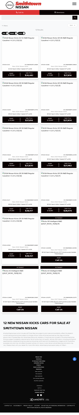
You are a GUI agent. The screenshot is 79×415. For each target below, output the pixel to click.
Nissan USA (38, 357)
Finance (38, 365)
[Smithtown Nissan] (23, 5)
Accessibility (17, 405)
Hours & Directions (38, 367)
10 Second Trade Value (38, 361)
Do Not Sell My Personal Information (53, 405)
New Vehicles (38, 371)
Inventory (38, 359)
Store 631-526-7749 (39, 390)
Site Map (37, 405)
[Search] (74, 18)
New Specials (38, 376)
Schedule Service (39, 363)
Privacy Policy (28, 405)
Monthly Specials (38, 381)
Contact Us (8, 405)
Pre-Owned (39, 374)
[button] (75, 359)
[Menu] (74, 4)
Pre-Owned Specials (38, 378)
